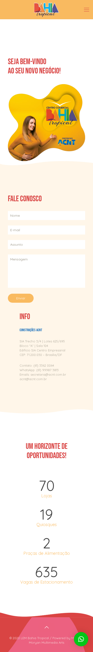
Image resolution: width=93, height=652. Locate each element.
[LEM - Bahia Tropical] (46, 9)
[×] (81, 639)
